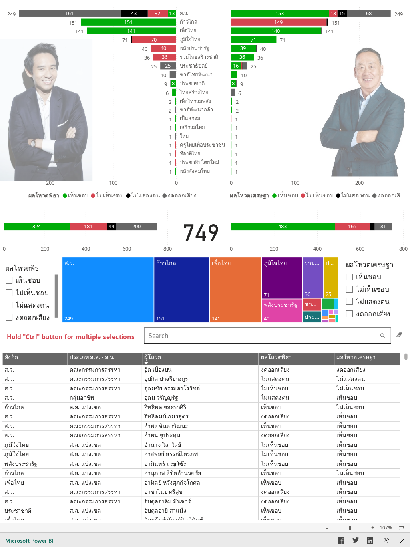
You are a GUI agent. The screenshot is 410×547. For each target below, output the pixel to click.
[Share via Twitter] (355, 542)
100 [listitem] (113, 183)
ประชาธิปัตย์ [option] (194, 65)
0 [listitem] (176, 183)
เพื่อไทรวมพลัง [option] (195, 101)
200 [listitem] (50, 183)
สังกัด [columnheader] (11, 357)
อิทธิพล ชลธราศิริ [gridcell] (165, 407)
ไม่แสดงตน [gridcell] (275, 379)
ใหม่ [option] (184, 136)
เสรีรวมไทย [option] (192, 127)
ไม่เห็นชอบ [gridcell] (274, 388)
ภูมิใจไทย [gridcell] (17, 444)
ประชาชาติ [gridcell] (18, 511)
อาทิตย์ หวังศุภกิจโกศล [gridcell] (172, 482)
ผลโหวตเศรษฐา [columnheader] (355, 357)
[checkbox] (375, 277)
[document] (71, 338)
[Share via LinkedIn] (370, 542)
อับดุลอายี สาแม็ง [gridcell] (165, 511)
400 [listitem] (86, 248)
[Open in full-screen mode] (402, 541)
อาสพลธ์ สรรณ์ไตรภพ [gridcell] (171, 454)
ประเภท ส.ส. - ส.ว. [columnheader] (92, 357)
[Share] (386, 541)
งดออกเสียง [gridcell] (275, 370)
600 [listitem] (127, 248)
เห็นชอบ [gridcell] (346, 398)
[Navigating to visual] (275, 338)
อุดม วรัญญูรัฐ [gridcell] (161, 398)
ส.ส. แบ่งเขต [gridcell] (85, 407)
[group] (113, 102)
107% (386, 528)
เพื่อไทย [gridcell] (14, 482)
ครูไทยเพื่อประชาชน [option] (202, 144)
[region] (205, 261)
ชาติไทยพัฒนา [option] (196, 74)
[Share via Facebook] (341, 542)
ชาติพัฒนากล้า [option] (196, 109)
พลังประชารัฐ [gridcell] (21, 463)
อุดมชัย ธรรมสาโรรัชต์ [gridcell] (172, 388)
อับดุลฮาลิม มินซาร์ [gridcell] (167, 501)
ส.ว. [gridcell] (10, 370)
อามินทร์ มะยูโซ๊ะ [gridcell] (165, 463)
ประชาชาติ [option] (192, 83)
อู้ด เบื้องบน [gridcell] (158, 370)
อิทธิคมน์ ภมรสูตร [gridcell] (166, 416)
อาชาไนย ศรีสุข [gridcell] (163, 492)
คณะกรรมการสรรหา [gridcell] (95, 370)
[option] (172, 13)
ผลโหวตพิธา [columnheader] (276, 357)
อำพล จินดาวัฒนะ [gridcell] (166, 426)
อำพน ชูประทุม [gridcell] (162, 435)
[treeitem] (108, 290)
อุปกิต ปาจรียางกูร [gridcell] (166, 379)
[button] (46, 110)
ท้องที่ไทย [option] (190, 153)
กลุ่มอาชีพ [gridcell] (82, 398)
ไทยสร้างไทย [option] (194, 92)
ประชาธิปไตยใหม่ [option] (199, 162)
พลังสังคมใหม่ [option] (195, 171)
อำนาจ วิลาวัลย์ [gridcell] (162, 444)
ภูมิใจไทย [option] (190, 39)
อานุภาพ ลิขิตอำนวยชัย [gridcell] (172, 473)
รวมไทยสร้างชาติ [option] (199, 56)
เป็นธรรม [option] (190, 118)
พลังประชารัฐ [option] (194, 48)
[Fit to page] (399, 528)
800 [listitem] (167, 248)
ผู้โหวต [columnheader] (152, 357)
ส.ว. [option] (184, 13)
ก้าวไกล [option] (188, 22)
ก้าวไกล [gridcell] (14, 407)
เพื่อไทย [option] (188, 30)
